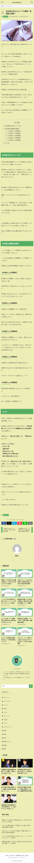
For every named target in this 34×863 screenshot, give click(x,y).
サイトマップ (23, 857)
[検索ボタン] (31, 2)
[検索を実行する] (31, 686)
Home (7, 855)
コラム (5, 712)
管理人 (17, 556)
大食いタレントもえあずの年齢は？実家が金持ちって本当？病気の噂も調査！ (16, 831)
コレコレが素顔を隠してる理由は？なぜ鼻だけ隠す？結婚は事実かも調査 (16, 826)
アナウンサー (7, 701)
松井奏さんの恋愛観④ (14, 138)
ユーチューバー (7, 727)
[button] (3, 523)
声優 (4, 734)
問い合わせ (12, 855)
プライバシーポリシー (13, 857)
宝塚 (4, 738)
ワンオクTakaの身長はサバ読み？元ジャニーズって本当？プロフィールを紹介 (17, 837)
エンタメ (5, 16)
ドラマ (5, 723)
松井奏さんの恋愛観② (14, 133)
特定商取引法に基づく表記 (22, 855)
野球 (4, 749)
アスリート (6, 697)
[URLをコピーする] (30, 523)
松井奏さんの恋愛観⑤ (14, 140)
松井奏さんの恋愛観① (14, 131)
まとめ (7, 143)
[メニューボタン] (2, 2)
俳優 (4, 730)
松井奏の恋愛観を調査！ (12, 128)
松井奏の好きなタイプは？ (13, 126)
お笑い (5, 708)
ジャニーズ (6, 716)
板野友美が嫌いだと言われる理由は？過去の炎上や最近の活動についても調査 (16, 842)
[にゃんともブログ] (17, 2)
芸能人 (5, 745)
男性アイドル (7, 741)
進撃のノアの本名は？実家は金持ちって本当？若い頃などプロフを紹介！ (16, 820)
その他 (5, 719)
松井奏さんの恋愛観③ (14, 135)
